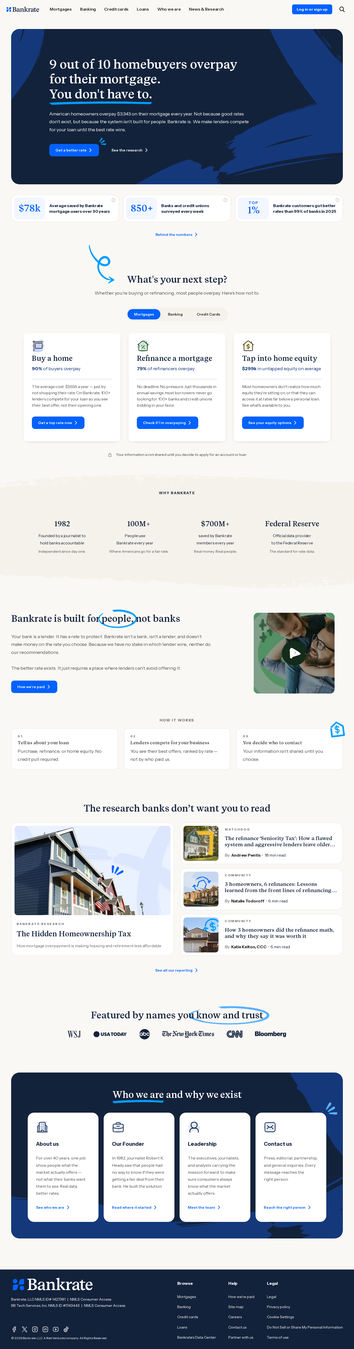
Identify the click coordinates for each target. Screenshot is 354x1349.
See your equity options (269, 422)
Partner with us (240, 1337)
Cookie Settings (280, 1317)
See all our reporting (174, 970)
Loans (182, 1327)
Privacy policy (278, 1306)
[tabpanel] (177, 387)
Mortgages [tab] (144, 314)
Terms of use (278, 1337)
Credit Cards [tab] (208, 314)
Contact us (237, 1327)
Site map (236, 1306)
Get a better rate (71, 150)
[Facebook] (14, 1329)
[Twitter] (25, 1329)
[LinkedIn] (45, 1329)
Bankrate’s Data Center (196, 1337)
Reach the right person (285, 1207)
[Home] (22, 9)
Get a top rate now (55, 422)
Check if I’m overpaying (164, 422)
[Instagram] (35, 1329)
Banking (184, 1306)
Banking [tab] (175, 314)
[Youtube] (56, 1329)
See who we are (50, 1207)
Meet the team (201, 1207)
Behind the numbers (173, 234)
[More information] (113, 200)
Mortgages (186, 1296)
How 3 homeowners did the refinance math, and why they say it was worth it (279, 933)
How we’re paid (31, 686)
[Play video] (294, 653)
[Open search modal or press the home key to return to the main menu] (342, 9)
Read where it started (131, 1207)
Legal (271, 1296)
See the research (127, 150)
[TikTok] (66, 1329)
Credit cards (187, 1317)
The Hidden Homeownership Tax (74, 933)
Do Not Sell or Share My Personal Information (305, 1327)
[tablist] (177, 314)
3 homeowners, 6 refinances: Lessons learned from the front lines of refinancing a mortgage (280, 890)
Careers (235, 1317)
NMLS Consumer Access (90, 1299)
